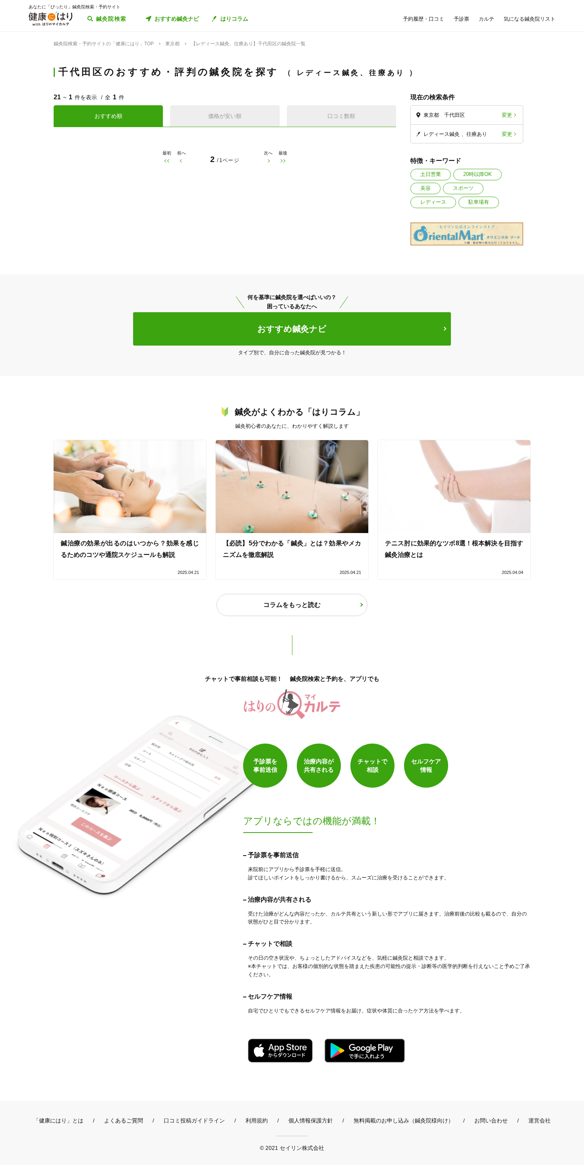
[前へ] (181, 161)
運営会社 (539, 1120)
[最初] (167, 161)
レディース (433, 202)
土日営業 (430, 174)
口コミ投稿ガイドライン (194, 1120)
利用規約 (257, 1120)
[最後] (283, 161)
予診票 (461, 19)
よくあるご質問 (123, 1120)
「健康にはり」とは (58, 1120)
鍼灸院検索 (111, 18)
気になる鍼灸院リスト (529, 19)
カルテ (486, 19)
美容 (425, 188)
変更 (507, 115)
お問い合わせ (491, 1120)
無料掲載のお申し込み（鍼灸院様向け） (404, 1120)
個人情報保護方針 (310, 1120)
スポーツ (463, 188)
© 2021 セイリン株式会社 (292, 1148)
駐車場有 (478, 202)
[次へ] (268, 161)
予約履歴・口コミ (423, 19)
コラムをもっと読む (292, 604)
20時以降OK (477, 174)
